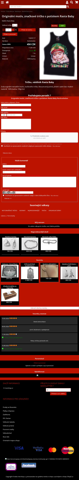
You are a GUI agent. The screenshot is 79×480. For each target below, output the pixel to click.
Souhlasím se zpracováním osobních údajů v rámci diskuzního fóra (27, 195)
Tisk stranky (11, 216)
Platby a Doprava (8, 411)
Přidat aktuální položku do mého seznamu (14, 226)
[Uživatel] (67, 3)
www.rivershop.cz (20, 476)
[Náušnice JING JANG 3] (49, 271)
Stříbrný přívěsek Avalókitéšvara (29, 265)
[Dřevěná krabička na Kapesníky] (10, 295)
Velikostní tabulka (9, 422)
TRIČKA (44, 210)
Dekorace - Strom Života (9, 264)
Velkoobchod (7, 433)
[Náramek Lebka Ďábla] (49, 244)
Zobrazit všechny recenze (9, 353)
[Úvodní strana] (7, 3)
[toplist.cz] (39, 375)
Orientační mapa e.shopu (11, 441)
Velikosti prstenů (8, 426)
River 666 (6, 437)
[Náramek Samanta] (29, 244)
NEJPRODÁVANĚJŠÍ (33, 210)
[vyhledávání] (71, 3)
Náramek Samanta (30, 237)
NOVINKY (22, 210)
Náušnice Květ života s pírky (69, 265)
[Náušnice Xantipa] (10, 244)
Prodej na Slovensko (9, 407)
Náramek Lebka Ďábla (49, 237)
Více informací (56, 146)
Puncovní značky (8, 429)
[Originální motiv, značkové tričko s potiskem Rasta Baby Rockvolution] (58, 54)
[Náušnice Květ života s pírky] (69, 273)
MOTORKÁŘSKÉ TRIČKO (9, 210)
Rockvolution (31, 41)
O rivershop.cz (8, 388)
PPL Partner (7, 418)
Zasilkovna (6, 415)
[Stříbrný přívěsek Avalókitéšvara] (29, 273)
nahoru (3, 216)
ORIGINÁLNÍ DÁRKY (55, 210)
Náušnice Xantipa (10, 237)
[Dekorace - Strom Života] (10, 271)
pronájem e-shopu (61, 476)
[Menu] (2, 2)
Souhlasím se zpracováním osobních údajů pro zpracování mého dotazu (27, 146)
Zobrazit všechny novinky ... (39, 308)
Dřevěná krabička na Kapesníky (9, 287)
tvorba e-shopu (48, 476)
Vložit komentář (21, 160)
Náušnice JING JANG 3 (49, 264)
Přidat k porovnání (39, 363)
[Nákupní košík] (76, 3)
